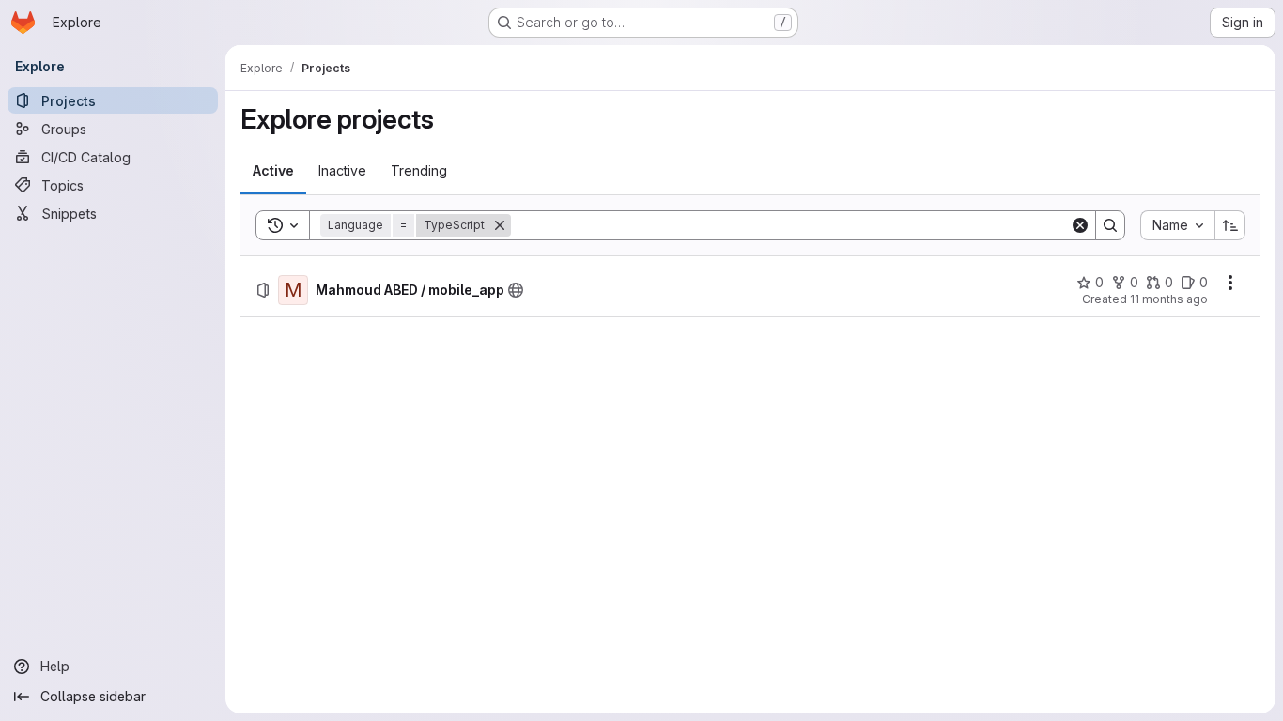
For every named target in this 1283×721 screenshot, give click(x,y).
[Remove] (499, 225)
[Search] (1110, 225)
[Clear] (1080, 225)
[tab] (273, 170)
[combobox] (1177, 225)
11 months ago (1169, 299)
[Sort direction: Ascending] (1230, 225)
